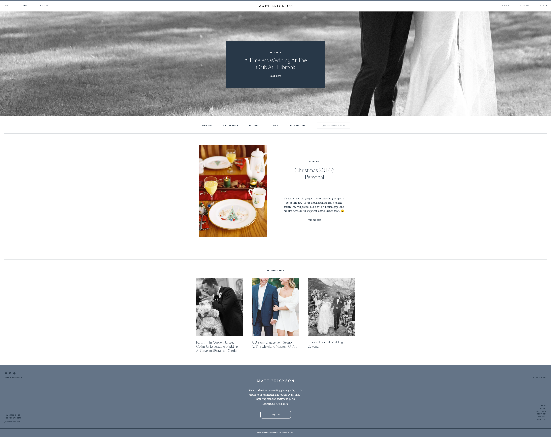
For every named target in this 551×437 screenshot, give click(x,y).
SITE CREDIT (290, 432)
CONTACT (542, 420)
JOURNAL (542, 417)
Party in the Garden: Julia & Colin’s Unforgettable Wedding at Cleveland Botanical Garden (217, 346)
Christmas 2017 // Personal (314, 174)
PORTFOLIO (541, 411)
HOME (544, 405)
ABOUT (543, 408)
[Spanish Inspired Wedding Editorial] (331, 307)
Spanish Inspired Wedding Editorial (325, 344)
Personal (314, 161)
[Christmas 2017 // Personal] (233, 191)
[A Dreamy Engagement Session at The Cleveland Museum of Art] (275, 307)
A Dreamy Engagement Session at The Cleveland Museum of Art (274, 344)
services (542, 414)
